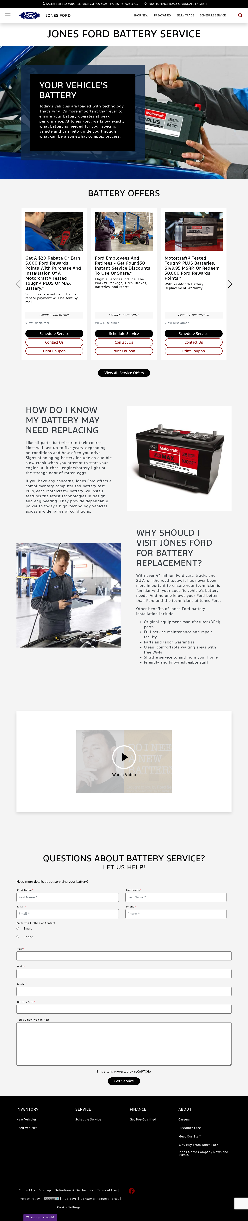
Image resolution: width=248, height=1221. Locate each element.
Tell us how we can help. (34, 1019)
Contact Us (54, 342)
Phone (131, 906)
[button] (240, 15)
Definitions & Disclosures (74, 1190)
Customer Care (189, 1128)
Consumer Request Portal (100, 1199)
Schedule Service (213, 15)
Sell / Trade (185, 15)
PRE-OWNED (162, 15)
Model (22, 984)
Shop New (140, 15)
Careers (184, 1119)
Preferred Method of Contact (35, 923)
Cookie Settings (69, 1207)
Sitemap (45, 1190)
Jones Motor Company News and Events (203, 1153)
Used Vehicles (26, 1128)
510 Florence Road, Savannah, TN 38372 (178, 4)
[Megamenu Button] (8, 15)
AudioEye (70, 1199)
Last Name (134, 890)
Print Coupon (54, 351)
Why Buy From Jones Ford (198, 1145)
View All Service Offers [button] (124, 373)
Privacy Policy (29, 1199)
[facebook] (132, 1191)
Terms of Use (107, 1190)
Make (21, 966)
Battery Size (26, 1002)
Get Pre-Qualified (143, 1119)
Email (21, 906)
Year (21, 948)
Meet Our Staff (189, 1136)
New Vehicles (26, 1119)
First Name (25, 890)
